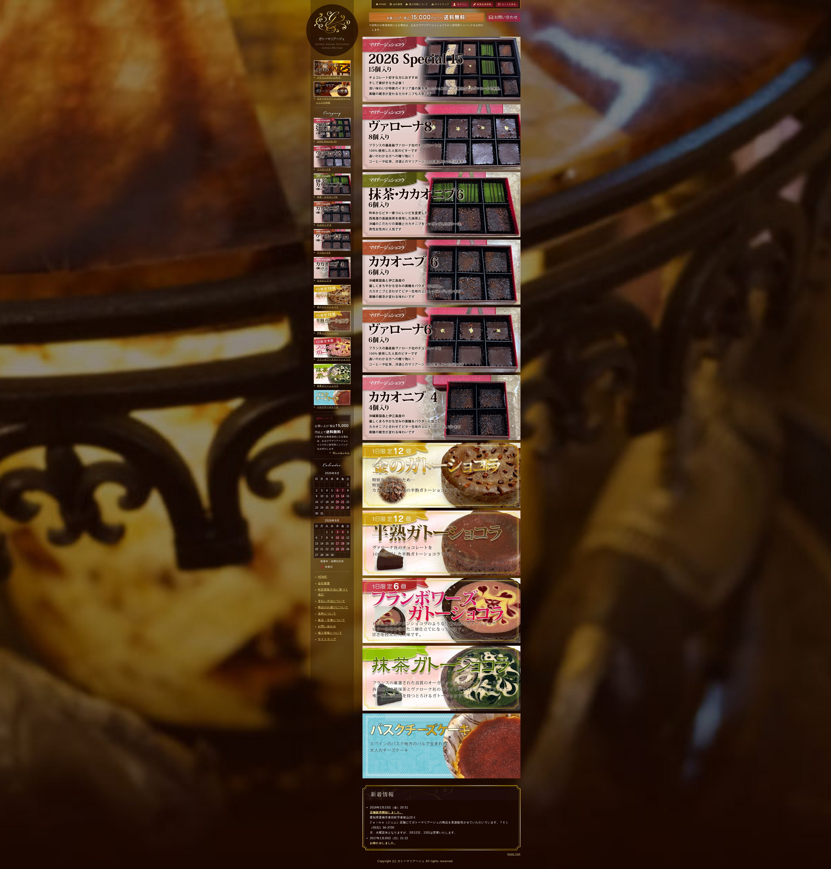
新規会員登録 (484, 4)
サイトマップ (442, 4)
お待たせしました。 (383, 843)
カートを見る (509, 4)
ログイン (462, 4)
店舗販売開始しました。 (386, 812)
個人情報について (418, 4)
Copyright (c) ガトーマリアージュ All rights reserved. (415, 861)
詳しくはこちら (341, 452)
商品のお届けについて (333, 607)
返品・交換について (331, 620)
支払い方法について (331, 601)
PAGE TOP (513, 854)
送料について (327, 613)
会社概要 (398, 4)
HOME (383, 4)
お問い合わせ (327, 626)
